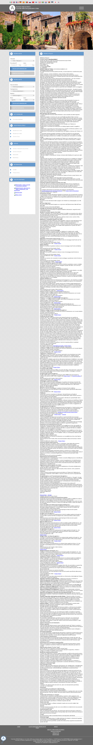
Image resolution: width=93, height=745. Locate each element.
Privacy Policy (16, 172)
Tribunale (12, 58)
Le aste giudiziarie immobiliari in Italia (37, 727)
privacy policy (67, 376)
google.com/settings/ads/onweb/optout (67, 412)
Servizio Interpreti (17, 151)
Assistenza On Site (17, 130)
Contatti (14, 169)
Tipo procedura (14, 84)
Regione (12, 93)
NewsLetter (15, 154)
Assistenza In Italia (17, 133)
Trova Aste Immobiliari (19, 68)
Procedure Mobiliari (18, 119)
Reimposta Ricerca (18, 73)
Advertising (15, 157)
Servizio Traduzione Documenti (20, 148)
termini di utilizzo (76, 376)
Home (18, 726)
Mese (11, 97)
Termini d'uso (16, 136)
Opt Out (64, 414)
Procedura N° (13, 63)
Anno (25, 63)
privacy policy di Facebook (72, 190)
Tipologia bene (14, 89)
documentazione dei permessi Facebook (52, 190)
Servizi (56, 726)
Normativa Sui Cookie (58, 345)
